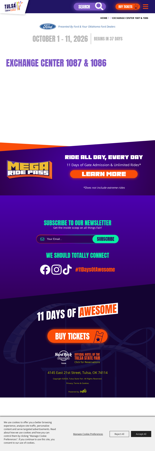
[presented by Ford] (77, 26)
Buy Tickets (125, 6)
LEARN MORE (104, 174)
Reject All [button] (119, 434)
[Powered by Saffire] (83, 391)
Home (103, 18)
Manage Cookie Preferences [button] (88, 434)
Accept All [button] (141, 434)
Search (99, 6)
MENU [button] (145, 6)
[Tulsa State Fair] (14, 6)
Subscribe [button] (105, 239)
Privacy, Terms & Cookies (77, 383)
